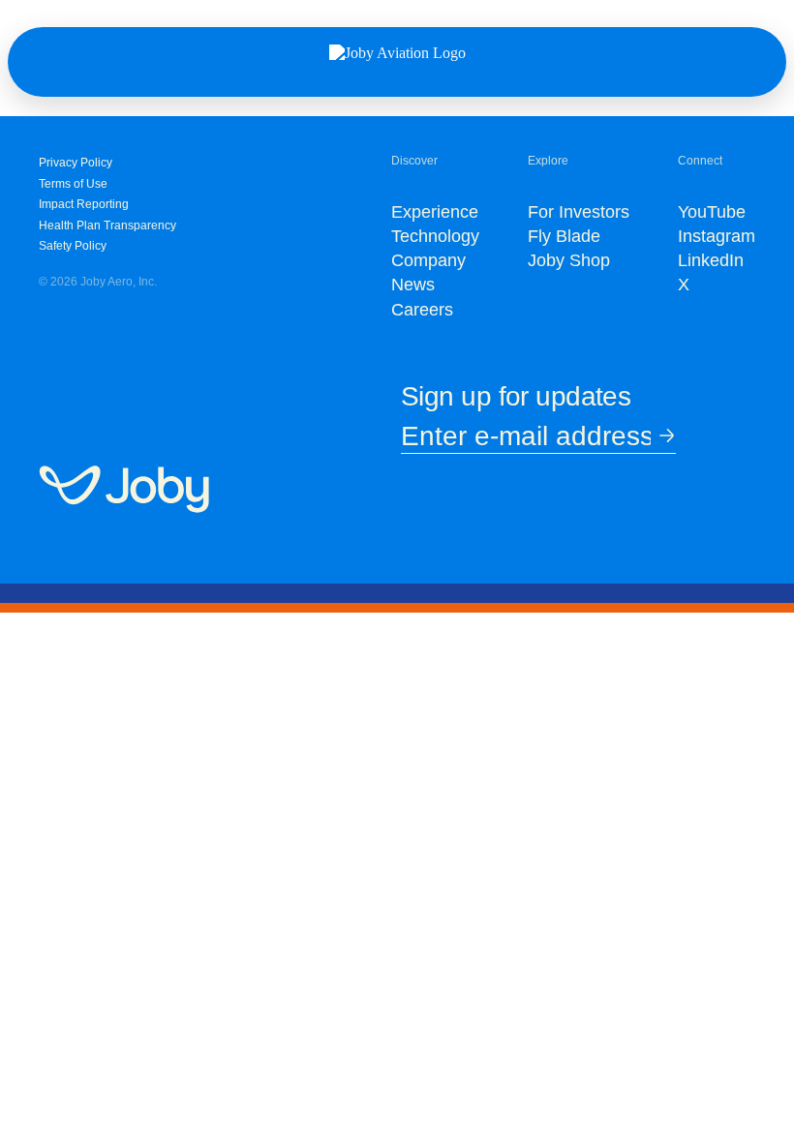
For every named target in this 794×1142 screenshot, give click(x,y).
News (413, 284)
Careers (422, 309)
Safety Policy (73, 246)
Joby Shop (569, 260)
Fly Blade (564, 236)
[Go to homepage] (124, 491)
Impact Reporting (84, 204)
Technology (435, 236)
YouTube (712, 212)
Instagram (716, 236)
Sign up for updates (515, 396)
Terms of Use (73, 184)
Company (428, 260)
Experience (434, 212)
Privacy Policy (75, 162)
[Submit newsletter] (663, 437)
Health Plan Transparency (107, 225)
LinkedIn (711, 260)
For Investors (578, 212)
